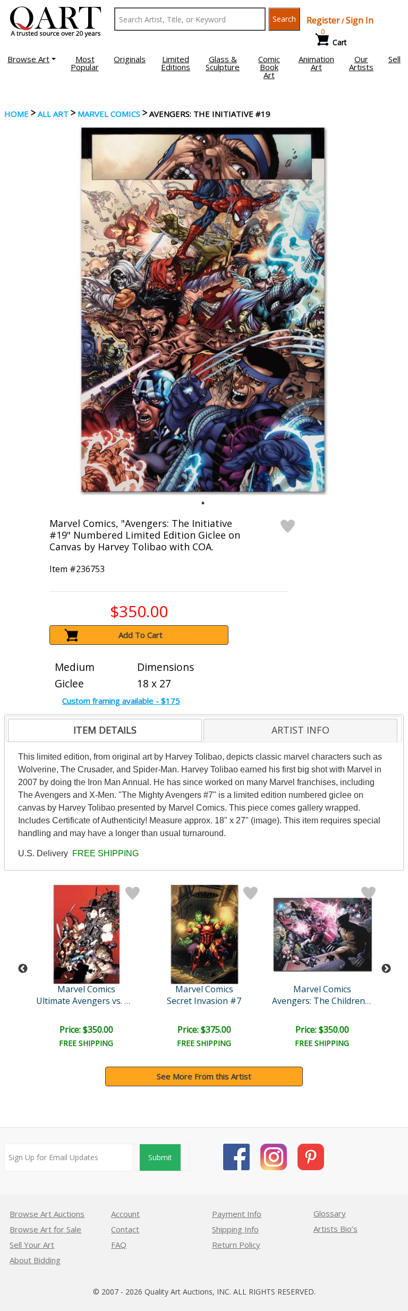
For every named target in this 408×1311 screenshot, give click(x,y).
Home (16, 113)
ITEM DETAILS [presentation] (105, 729)
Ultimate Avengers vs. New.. (91, 1001)
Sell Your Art (32, 1244)
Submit (160, 1157)
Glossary (329, 1213)
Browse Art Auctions (47, 1213)
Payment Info (236, 1213)
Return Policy (236, 1244)
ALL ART (53, 113)
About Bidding (35, 1260)
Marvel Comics (109, 113)
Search (284, 19)
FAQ (118, 1244)
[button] (31, 59)
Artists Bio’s (335, 1228)
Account (125, 1213)
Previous (23, 969)
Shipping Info (235, 1229)
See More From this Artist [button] (204, 1076)
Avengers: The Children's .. (324, 1001)
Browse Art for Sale (45, 1229)
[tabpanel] (203, 309)
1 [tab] (203, 503)
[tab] (105, 730)
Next (386, 969)
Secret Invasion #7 (204, 1001)
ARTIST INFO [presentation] (300, 729)
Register (323, 20)
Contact (125, 1229)
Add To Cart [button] (140, 634)
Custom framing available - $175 (121, 700)
